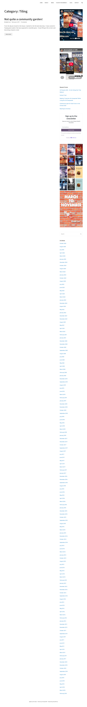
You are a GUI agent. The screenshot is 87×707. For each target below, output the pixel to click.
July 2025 (62, 249)
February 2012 (63, 618)
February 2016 (63, 504)
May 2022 (62, 309)
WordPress (55, 701)
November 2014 (63, 536)
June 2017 (62, 457)
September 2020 (64, 350)
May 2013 (62, 570)
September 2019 (64, 382)
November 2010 (63, 665)
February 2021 (63, 334)
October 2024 (63, 265)
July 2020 (62, 356)
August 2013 (63, 561)
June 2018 (62, 419)
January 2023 (63, 300)
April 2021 (62, 328)
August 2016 (63, 485)
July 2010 (62, 677)
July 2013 (62, 564)
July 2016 (62, 489)
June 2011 (62, 643)
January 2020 (63, 375)
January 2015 (63, 533)
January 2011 (63, 659)
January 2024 (63, 275)
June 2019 (62, 391)
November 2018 (63, 407)
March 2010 (62, 690)
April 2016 (62, 498)
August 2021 (63, 322)
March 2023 (62, 297)
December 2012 (63, 586)
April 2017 (62, 463)
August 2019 (63, 385)
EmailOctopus (74, 137)
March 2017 (62, 467)
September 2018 (64, 413)
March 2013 (62, 577)
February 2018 (63, 432)
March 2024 (62, 271)
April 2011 (62, 649)
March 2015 (62, 530)
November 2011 (63, 627)
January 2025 (63, 259)
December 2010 (63, 662)
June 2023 (62, 287)
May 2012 (62, 608)
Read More (9, 35)
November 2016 (63, 479)
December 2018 (63, 404)
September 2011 (64, 633)
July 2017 (62, 454)
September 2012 (64, 596)
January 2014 (63, 555)
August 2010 (63, 674)
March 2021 (62, 331)
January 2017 (63, 473)
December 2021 (63, 316)
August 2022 (63, 306)
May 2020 (62, 363)
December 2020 (63, 341)
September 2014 (64, 542)
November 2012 (63, 589)
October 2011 (63, 630)
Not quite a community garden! (23, 19)
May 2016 (62, 495)
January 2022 (63, 312)
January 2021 (63, 338)
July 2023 (62, 284)
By (7, 22)
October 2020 (63, 347)
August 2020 (63, 353)
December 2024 (63, 262)
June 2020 (62, 360)
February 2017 (63, 470)
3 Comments (24, 22)
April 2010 (62, 687)
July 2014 (62, 545)
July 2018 (62, 416)
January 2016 (63, 507)
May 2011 (62, 646)
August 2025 (63, 246)
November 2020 (63, 344)
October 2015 (63, 517)
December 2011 (63, 624)
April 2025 (62, 253)
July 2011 (62, 640)
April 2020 (62, 366)
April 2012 (62, 611)
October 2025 (63, 243)
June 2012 (62, 605)
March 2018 (62, 429)
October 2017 (63, 445)
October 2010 (63, 668)
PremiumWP (44, 701)
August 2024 (63, 268)
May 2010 (62, 684)
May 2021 (62, 325)
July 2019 (62, 388)
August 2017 (63, 451)
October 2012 (63, 592)
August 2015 (63, 523)
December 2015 (63, 511)
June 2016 (62, 492)
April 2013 (62, 574)
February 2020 (63, 372)
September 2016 (64, 482)
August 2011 (63, 637)
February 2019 (63, 397)
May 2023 (62, 290)
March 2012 (62, 614)
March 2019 (62, 394)
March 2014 (62, 552)
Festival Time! (63, 95)
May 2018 (62, 423)
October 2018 (63, 410)
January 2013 (63, 583)
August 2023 (63, 281)
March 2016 (62, 501)
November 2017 (63, 441)
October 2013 (63, 558)
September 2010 (64, 671)
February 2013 (63, 580)
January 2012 (63, 621)
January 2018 (63, 435)
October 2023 (63, 278)
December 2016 (63, 476)
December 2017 (63, 438)
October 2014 (63, 539)
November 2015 (63, 514)
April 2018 (62, 426)
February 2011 (63, 655)
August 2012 (63, 599)
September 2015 (64, 520)
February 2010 (63, 693)
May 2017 (62, 460)
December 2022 (63, 303)
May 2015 (62, 526)
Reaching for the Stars (65, 108)
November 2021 (63, 319)
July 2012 (62, 602)
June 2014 (62, 548)
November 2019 (63, 378)
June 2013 (62, 567)
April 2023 (62, 293)
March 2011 (62, 652)
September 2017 (64, 448)
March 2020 (62, 369)
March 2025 (62, 256)
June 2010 (62, 681)
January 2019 (63, 400)
